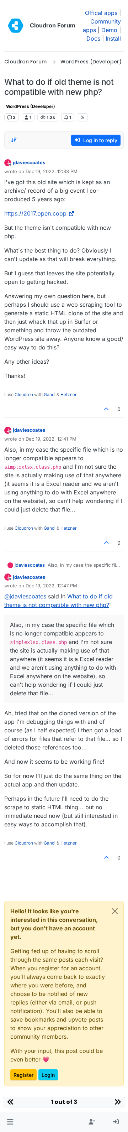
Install (113, 38)
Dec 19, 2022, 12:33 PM (52, 171)
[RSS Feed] (82, 117)
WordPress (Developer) (30, 106)
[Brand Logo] (15, 25)
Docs (93, 38)
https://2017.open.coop (35, 213)
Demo (109, 29)
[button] (10, 1122)
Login (48, 1075)
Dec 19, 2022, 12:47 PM (51, 585)
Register (23, 1075)
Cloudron (24, 394)
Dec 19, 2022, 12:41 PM (51, 439)
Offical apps (101, 12)
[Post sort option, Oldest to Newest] (13, 140)
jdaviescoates (29, 162)
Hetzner (68, 394)
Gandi (49, 394)
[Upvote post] (106, 409)
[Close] (114, 911)
